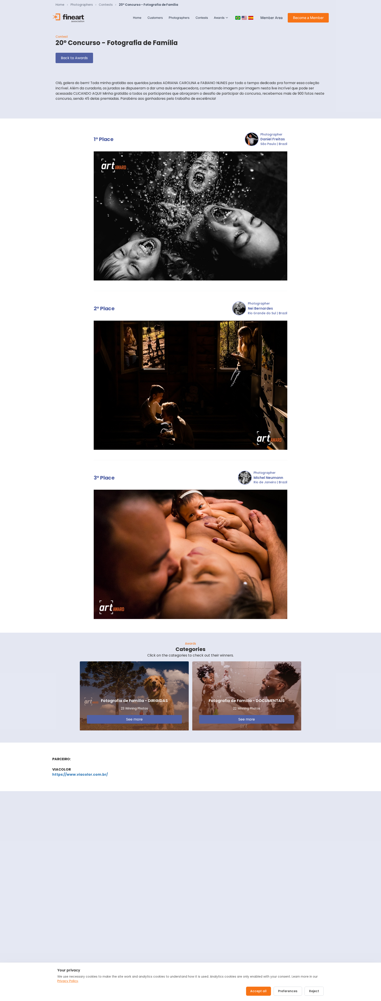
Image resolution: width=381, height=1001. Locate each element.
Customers (155, 17)
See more (134, 719)
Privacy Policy (67, 981)
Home (60, 5)
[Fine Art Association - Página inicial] (68, 17)
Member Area (271, 18)
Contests (106, 5)
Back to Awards (74, 58)
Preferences (287, 991)
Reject (314, 991)
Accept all (258, 991)
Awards (219, 17)
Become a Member (308, 18)
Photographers (82, 5)
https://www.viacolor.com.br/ (80, 774)
